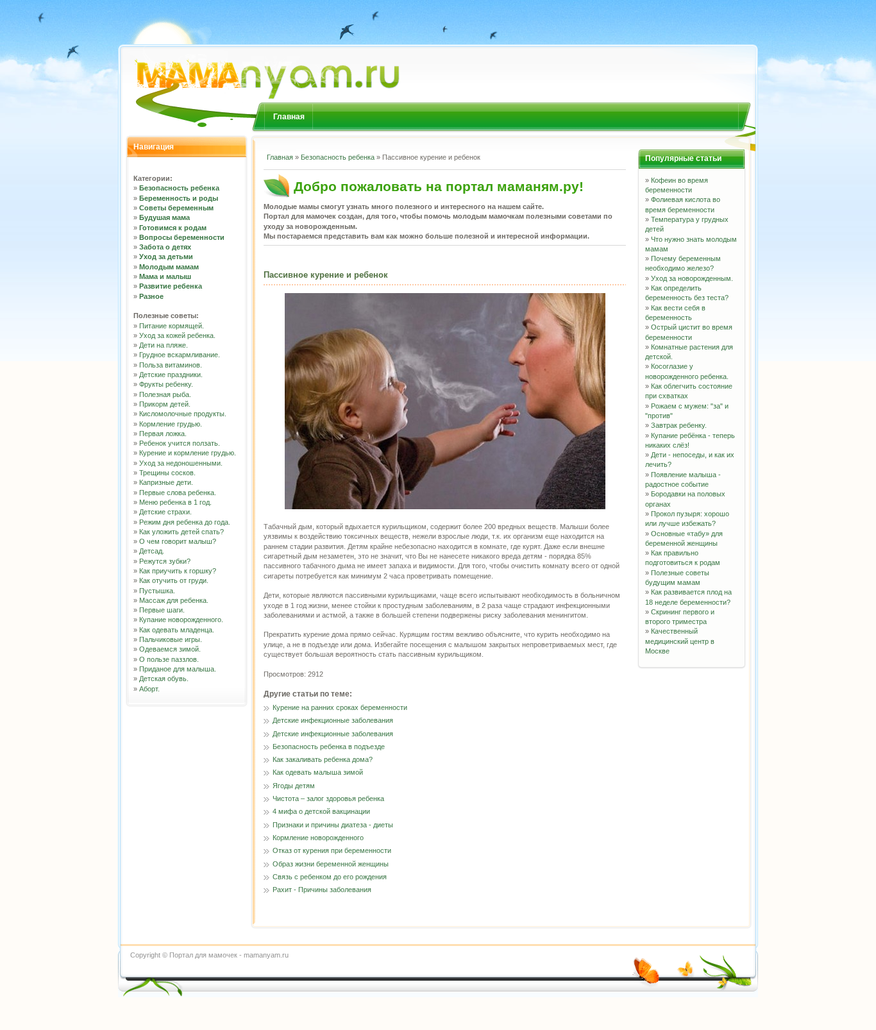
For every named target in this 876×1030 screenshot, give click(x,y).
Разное (151, 296)
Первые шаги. (162, 610)
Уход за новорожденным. (692, 278)
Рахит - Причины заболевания (322, 889)
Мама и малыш (165, 276)
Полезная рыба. (165, 394)
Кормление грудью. (170, 424)
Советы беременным (176, 208)
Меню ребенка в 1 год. (175, 502)
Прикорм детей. (164, 404)
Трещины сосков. (167, 473)
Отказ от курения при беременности (332, 850)
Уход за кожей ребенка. (177, 335)
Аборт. (149, 689)
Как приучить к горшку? (177, 571)
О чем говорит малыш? (177, 541)
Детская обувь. (164, 678)
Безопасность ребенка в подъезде (329, 746)
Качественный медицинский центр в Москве (679, 641)
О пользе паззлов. (169, 659)
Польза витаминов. (170, 365)
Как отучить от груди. (173, 580)
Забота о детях (165, 247)
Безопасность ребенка (179, 188)
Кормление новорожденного (318, 837)
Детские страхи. (165, 512)
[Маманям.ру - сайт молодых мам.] (262, 66)
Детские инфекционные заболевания (333, 720)
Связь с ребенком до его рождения (330, 877)
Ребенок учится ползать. (179, 443)
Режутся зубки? (164, 561)
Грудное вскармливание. (179, 355)
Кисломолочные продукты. (182, 414)
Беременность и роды (178, 198)
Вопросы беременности (181, 237)
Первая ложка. (163, 433)
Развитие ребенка (170, 286)
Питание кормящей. (171, 326)
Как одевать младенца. (176, 630)
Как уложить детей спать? (181, 532)
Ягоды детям (294, 785)
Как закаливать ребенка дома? (323, 759)
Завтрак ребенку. (679, 425)
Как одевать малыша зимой (318, 772)
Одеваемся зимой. (170, 649)
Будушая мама (164, 217)
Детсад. (151, 551)
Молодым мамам (169, 267)
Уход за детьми (166, 256)
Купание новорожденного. (181, 619)
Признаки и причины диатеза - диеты (333, 825)
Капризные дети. (166, 482)
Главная (289, 116)
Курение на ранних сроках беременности (340, 707)
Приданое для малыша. (177, 669)
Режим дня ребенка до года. (184, 522)
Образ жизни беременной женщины (331, 864)
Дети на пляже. (163, 345)
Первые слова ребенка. (177, 492)
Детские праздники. (171, 374)
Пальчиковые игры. (170, 639)
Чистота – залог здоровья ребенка (328, 798)
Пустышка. (157, 591)
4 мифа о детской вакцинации (321, 811)
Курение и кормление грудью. (187, 453)
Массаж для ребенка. (173, 600)
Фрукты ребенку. (166, 384)
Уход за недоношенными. (181, 463)
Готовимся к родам (172, 228)
